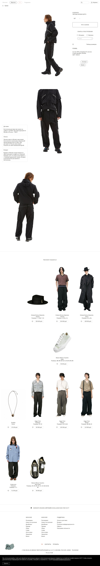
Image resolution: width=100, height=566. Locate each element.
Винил (27, 536)
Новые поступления (31, 522)
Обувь (27, 528)
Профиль (56, 544)
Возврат (59, 522)
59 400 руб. (63, 364)
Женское (5, 2)
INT (75, 18)
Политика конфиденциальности (65, 524)
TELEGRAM (75, 550)
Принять (6, 563)
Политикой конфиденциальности (61, 559)
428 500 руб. (88, 321)
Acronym (75, 12)
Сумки (27, 530)
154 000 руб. (63, 321)
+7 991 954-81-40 (26, 550)
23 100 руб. (14, 427)
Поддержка (27, 2)
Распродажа (29, 520)
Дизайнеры (29, 524)
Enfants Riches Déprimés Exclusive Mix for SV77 (51, 508)
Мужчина (90, 35)
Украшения (29, 534)
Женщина (81, 35)
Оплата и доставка (62, 520)
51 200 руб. (14, 490)
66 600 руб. (39, 490)
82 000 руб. (39, 427)
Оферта (59, 526)
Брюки (82, 65)
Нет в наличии (85, 24)
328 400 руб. (39, 321)
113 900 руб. (88, 427)
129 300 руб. (63, 427)
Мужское (13, 2)
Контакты (48, 544)
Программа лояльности (63, 528)
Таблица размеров (91, 44)
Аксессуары (29, 532)
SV (20, 2)
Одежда (28, 526)
